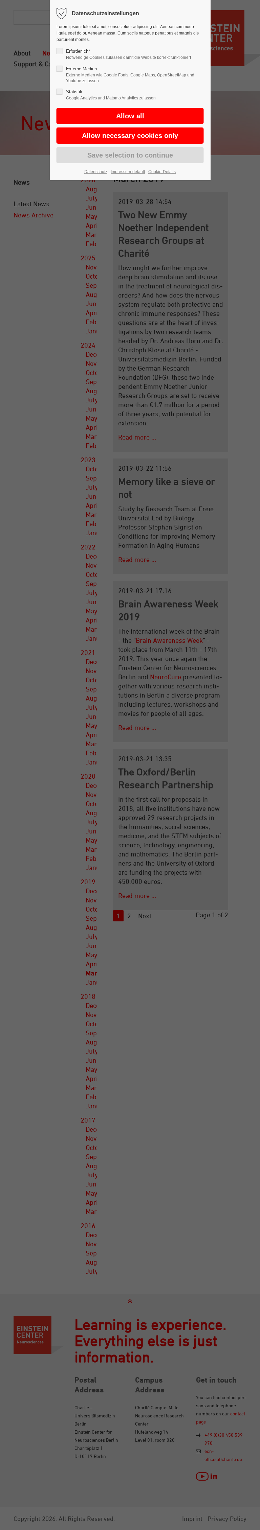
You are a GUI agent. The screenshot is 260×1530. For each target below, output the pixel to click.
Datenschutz (95, 171)
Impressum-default (128, 171)
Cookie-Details (162, 171)
